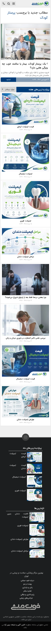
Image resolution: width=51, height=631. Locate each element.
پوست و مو (27, 584)
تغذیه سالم (28, 591)
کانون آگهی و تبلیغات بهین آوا (14, 624)
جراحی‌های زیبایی (26, 598)
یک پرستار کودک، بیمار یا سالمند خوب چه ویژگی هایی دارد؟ (25, 66)
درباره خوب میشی (27, 580)
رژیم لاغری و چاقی (27, 594)
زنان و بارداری (27, 587)
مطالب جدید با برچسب (27, 15)
